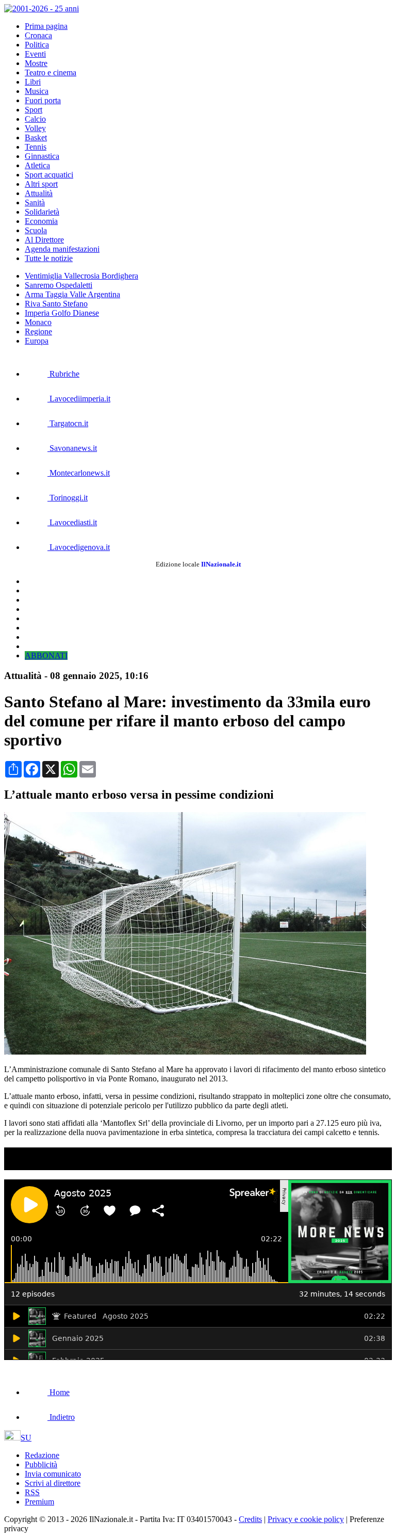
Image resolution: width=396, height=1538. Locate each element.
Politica (37, 44)
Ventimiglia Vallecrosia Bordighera (81, 275)
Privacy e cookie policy (306, 1519)
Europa (36, 340)
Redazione (42, 1455)
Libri (33, 81)
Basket (36, 137)
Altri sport (41, 184)
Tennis (35, 146)
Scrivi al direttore (52, 1483)
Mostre (36, 63)
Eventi (35, 54)
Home (58, 1392)
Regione (38, 331)
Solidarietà (42, 211)
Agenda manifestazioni (62, 249)
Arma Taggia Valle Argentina (72, 294)
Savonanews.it (72, 448)
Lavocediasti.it (72, 522)
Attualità (39, 193)
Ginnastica (42, 156)
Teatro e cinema (50, 72)
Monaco (38, 322)
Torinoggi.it (67, 497)
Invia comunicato (53, 1473)
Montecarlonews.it (78, 472)
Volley (35, 128)
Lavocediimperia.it (78, 398)
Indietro (61, 1417)
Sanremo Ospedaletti (58, 285)
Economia (41, 221)
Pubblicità (41, 1464)
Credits (250, 1519)
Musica (36, 91)
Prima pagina (46, 26)
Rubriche (63, 373)
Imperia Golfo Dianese (62, 313)
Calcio (35, 119)
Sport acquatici (49, 174)
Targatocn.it (67, 423)
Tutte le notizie (49, 258)
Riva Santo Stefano (56, 303)
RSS (32, 1492)
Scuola (36, 230)
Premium (39, 1501)
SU (26, 1437)
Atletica (37, 165)
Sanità (35, 202)
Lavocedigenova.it (78, 547)
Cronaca (38, 35)
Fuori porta (43, 100)
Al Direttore (44, 239)
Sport (33, 109)
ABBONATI (46, 655)
